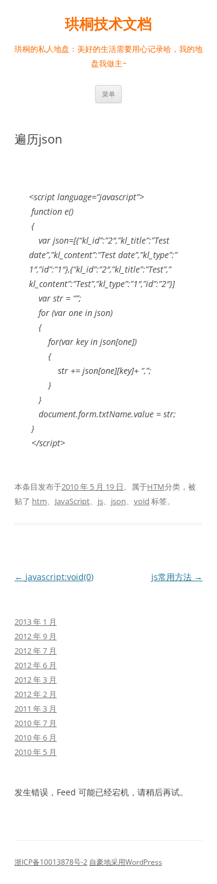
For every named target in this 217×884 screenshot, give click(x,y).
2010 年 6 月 (35, 737)
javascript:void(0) (53, 576)
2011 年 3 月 (35, 708)
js (100, 501)
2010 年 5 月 (35, 752)
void (141, 501)
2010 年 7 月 (35, 723)
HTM (156, 486)
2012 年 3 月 (35, 679)
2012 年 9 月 (35, 636)
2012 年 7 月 (35, 650)
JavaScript (72, 501)
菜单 (108, 93)
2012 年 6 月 (35, 665)
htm (39, 501)
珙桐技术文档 (108, 23)
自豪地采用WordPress (125, 862)
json (118, 501)
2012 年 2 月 (35, 694)
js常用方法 (177, 576)
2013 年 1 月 (35, 621)
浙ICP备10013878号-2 (50, 862)
